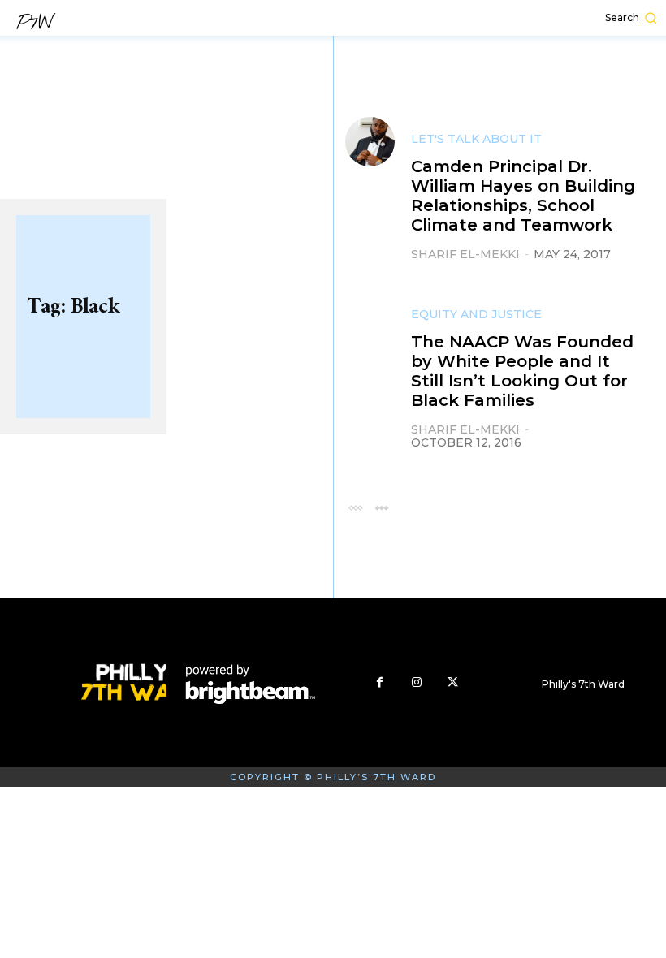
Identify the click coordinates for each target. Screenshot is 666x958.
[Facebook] (379, 682)
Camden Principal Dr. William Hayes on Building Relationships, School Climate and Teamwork (523, 196)
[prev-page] (355, 507)
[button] (539, 17)
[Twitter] (453, 682)
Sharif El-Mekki (465, 254)
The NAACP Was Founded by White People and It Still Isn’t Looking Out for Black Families (522, 371)
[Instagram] (416, 682)
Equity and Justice (476, 314)
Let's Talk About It (476, 139)
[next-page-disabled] (381, 507)
